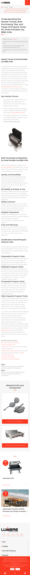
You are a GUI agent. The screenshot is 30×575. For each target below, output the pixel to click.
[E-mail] (5, 573)
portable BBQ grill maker (18, 112)
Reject (12, 569)
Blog (11, 7)
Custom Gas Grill (6, 346)
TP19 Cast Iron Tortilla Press (15, 421)
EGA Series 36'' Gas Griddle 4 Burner (15, 445)
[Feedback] (25, 573)
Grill (3, 542)
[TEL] (15, 573)
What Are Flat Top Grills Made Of (10, 359)
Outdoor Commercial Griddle (9, 351)
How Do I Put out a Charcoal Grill (10, 342)
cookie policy (13, 566)
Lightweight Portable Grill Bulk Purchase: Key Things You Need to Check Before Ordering (15, 510)
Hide (15, 39)
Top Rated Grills (8, 478)
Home (6, 7)
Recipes (5, 555)
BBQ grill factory (5, 330)
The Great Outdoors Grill (8, 344)
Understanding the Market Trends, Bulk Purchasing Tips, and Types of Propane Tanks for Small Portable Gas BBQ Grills (16, 10)
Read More (15, 485)
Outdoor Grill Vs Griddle (8, 357)
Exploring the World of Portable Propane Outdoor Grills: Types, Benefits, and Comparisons (13, 373)
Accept (17, 569)
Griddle (5, 546)
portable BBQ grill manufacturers (10, 87)
